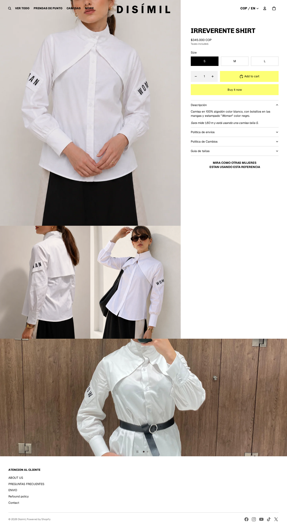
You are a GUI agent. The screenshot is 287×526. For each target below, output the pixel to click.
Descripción (199, 105)
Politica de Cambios (204, 141)
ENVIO (12, 490)
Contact (13, 503)
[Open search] (9, 8)
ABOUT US (15, 478)
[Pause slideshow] (137, 451)
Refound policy (18, 496)
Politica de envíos (203, 132)
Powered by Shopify (38, 519)
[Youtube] (261, 519)
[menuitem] (89, 8)
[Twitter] (276, 519)
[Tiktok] (268, 519)
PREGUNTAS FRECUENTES (26, 484)
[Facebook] (246, 519)
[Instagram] (253, 519)
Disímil (22, 519)
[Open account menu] (264, 8)
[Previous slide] (5, 397)
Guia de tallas (200, 151)
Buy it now (235, 90)
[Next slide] (282, 397)
